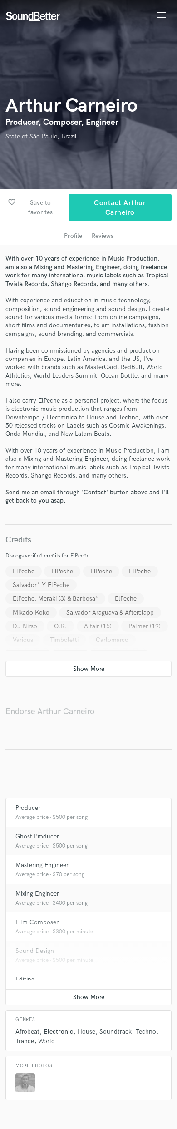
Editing (24, 979)
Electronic (58, 1031)
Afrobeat (27, 1031)
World (46, 1041)
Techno (146, 1031)
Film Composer (37, 922)
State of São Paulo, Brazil (41, 136)
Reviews (102, 236)
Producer (27, 808)
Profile (73, 236)
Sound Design (34, 951)
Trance (24, 1041)
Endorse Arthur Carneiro (49, 711)
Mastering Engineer (42, 865)
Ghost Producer (37, 836)
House (86, 1031)
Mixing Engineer (37, 893)
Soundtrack (115, 1031)
